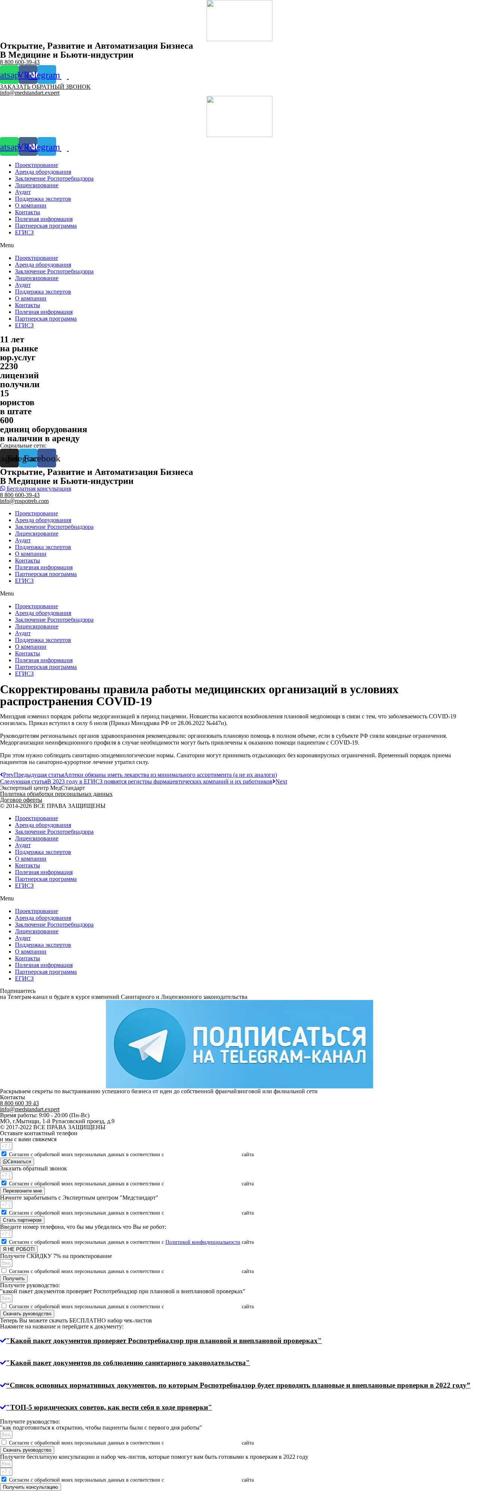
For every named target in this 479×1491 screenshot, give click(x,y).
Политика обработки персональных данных (56, 794)
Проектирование (36, 165)
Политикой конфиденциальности (202, 1154)
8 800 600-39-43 (20, 62)
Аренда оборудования (43, 172)
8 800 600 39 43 (19, 1103)
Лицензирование (36, 185)
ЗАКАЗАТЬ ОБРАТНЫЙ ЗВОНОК (45, 87)
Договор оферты (21, 800)
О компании (30, 205)
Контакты (27, 212)
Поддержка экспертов (43, 199)
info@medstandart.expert (30, 93)
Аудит (23, 192)
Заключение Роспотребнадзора (54, 178)
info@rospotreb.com (24, 501)
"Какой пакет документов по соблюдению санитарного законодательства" (128, 1363)
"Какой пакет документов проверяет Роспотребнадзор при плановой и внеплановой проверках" (164, 1341)
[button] (239, 245)
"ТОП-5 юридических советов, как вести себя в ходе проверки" (109, 1407)
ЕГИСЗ (24, 232)
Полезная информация (44, 219)
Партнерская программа (46, 225)
